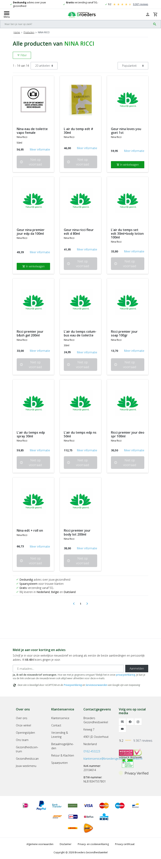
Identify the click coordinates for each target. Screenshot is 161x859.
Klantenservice (60, 718)
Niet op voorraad (31, 161)
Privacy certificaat (124, 844)
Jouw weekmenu (26, 766)
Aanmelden (137, 668)
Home (17, 32)
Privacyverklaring (73, 685)
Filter (22, 55)
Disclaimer (65, 844)
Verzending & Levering (59, 735)
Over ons (21, 718)
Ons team (22, 740)
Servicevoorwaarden (96, 685)
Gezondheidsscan (27, 758)
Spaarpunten (59, 763)
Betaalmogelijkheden (62, 746)
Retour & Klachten (62, 755)
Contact (56, 725)
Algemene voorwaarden (40, 844)
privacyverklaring (125, 674)
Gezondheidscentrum (27, 749)
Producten (29, 32)
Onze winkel (23, 725)
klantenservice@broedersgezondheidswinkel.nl (112, 758)
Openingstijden (25, 732)
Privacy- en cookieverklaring (93, 844)
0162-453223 (91, 751)
